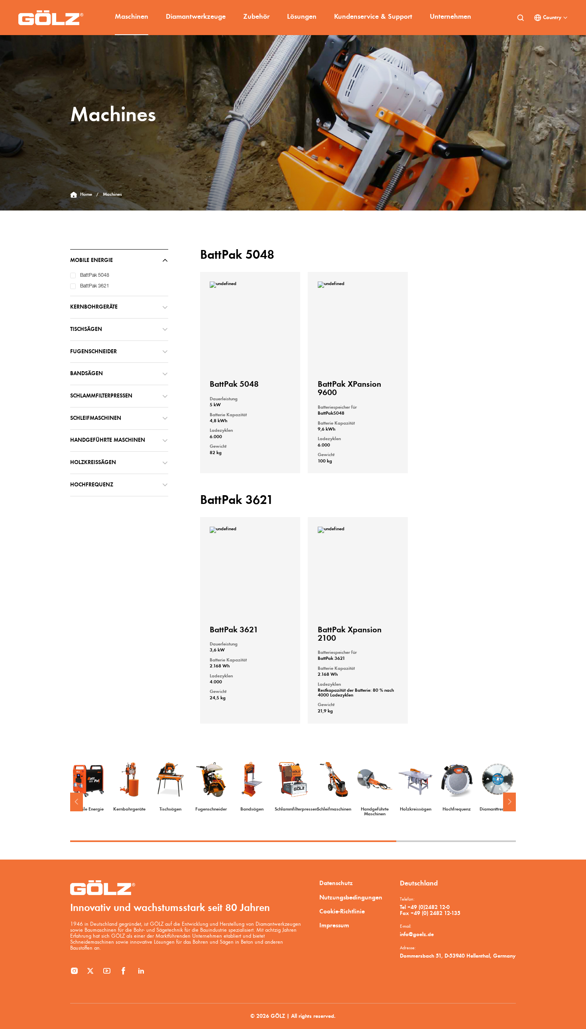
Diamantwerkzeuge (196, 17)
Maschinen (131, 17)
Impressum (334, 926)
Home (86, 194)
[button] (76, 802)
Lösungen (302, 17)
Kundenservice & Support (373, 17)
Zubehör (256, 17)
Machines (112, 194)
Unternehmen (450, 17)
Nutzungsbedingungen (350, 898)
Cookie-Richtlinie (342, 912)
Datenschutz (336, 883)
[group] (88, 787)
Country (552, 18)
